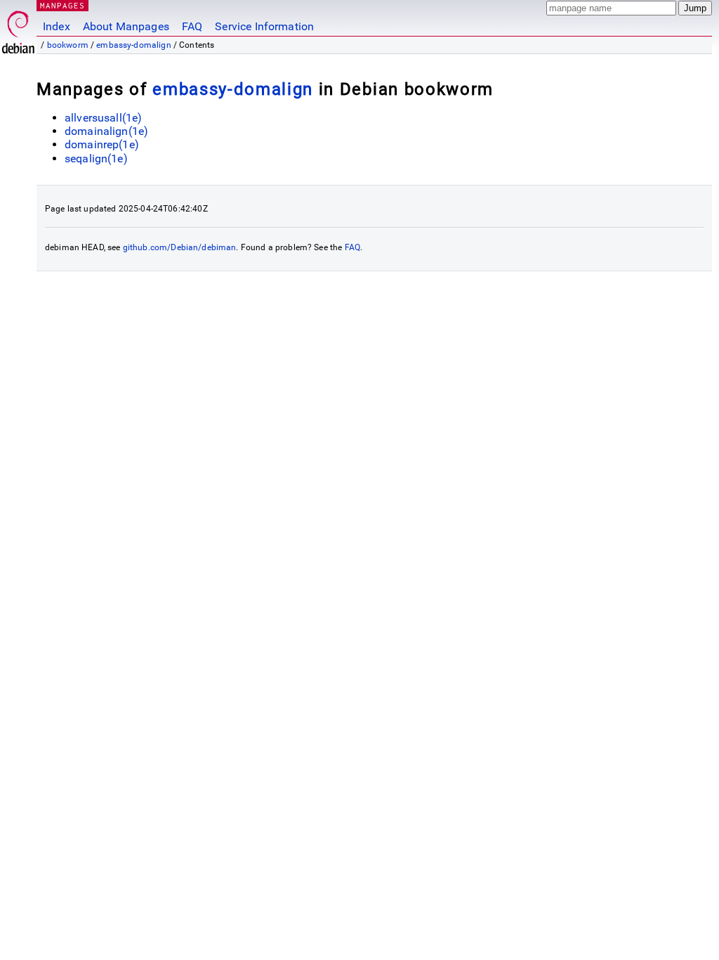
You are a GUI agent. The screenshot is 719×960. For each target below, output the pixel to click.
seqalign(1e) (96, 158)
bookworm (67, 45)
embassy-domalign (133, 45)
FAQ (192, 26)
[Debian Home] (18, 28)
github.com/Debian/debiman (180, 247)
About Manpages (126, 26)
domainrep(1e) (102, 144)
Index (56, 26)
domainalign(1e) (106, 131)
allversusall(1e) (103, 117)
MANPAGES (62, 5)
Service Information (264, 26)
